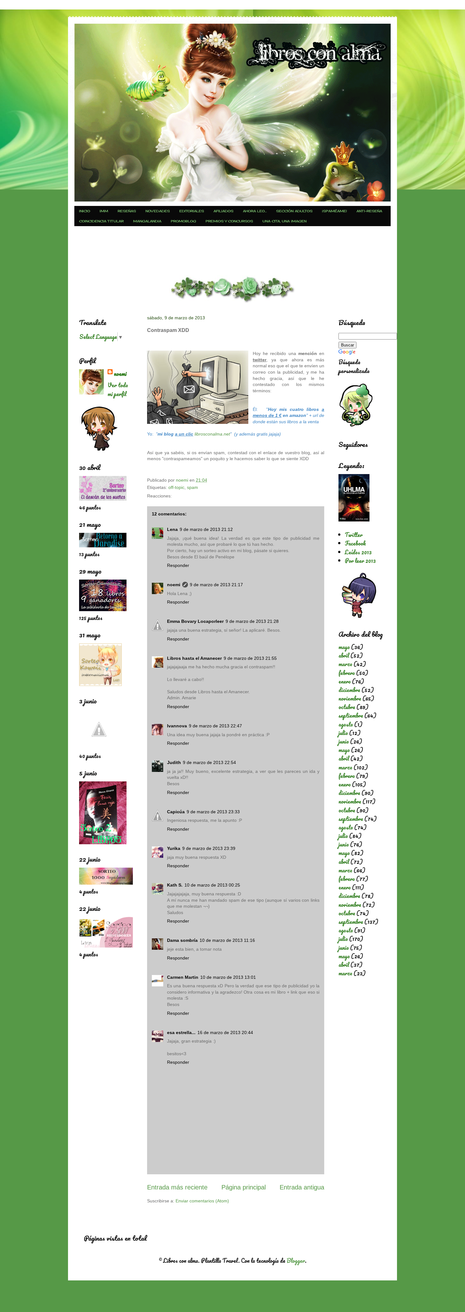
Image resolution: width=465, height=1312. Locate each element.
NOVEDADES (158, 211)
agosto (345, 724)
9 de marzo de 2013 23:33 (213, 811)
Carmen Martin (182, 977)
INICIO (84, 211)
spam (192, 487)
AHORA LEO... (255, 211)
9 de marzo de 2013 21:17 (216, 584)
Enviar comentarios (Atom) (202, 1200)
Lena (172, 529)
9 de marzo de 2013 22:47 (215, 725)
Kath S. (175, 885)
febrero (346, 672)
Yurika (173, 848)
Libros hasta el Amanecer (194, 658)
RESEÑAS (127, 211)
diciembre (349, 689)
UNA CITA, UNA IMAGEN (285, 221)
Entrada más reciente (177, 1187)
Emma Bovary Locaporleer (195, 621)
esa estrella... (181, 1032)
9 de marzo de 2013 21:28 (252, 621)
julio (343, 732)
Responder (178, 565)
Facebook (355, 543)
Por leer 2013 (360, 560)
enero (344, 681)
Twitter (354, 534)
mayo (344, 646)
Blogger (296, 1260)
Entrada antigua (302, 1187)
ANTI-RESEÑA (369, 211)
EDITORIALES (191, 211)
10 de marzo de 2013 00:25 (212, 885)
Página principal (243, 1187)
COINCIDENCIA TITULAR (101, 221)
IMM (104, 211)
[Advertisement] (232, 250)
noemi (173, 584)
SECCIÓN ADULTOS (294, 211)
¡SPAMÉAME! (334, 211)
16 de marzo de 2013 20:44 (225, 1032)
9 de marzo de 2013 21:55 (250, 658)
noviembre (349, 698)
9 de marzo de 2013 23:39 (208, 848)
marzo (345, 663)
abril (343, 655)
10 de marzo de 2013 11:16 (227, 940)
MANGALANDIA (147, 221)
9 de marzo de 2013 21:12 (206, 529)
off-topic (176, 487)
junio (343, 741)
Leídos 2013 (358, 552)
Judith (174, 762)
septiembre (350, 715)
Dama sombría (182, 940)
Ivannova (177, 725)
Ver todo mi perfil (118, 389)
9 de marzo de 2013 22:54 (209, 762)
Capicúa (176, 811)
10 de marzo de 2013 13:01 (228, 977)
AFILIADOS (223, 211)
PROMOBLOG (183, 221)
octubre (346, 706)
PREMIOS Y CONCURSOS (229, 221)
